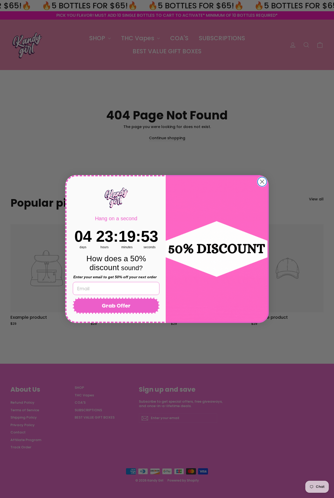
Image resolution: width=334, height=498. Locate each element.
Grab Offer (116, 305)
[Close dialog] (262, 181)
